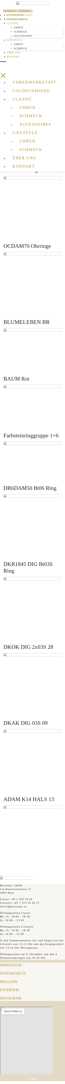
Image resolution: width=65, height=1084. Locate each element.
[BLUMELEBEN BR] (32, 347)
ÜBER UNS (14, 52)
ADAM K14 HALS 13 (28, 799)
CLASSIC (12, 23)
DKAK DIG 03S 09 (25, 723)
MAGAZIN (8, 982)
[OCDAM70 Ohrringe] (32, 280)
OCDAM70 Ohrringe (27, 246)
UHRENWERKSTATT (20, 15)
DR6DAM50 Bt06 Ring (30, 488)
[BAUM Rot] (32, 404)
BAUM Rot (16, 379)
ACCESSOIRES (23, 36)
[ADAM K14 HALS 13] (32, 834)
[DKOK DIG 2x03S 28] (32, 681)
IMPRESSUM (10, 965)
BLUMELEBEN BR (26, 322)
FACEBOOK (9, 990)
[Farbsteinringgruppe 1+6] (32, 458)
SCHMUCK (20, 31)
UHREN (18, 27)
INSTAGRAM (10, 998)
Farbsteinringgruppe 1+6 (31, 435)
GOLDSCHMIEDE (18, 19)
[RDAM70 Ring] (32, 204)
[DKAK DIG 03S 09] (32, 757)
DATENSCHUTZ (13, 973)
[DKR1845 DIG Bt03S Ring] (32, 605)
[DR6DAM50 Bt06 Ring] (32, 522)
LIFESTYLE (14, 40)
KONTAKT (13, 57)
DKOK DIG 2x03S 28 (28, 647)
